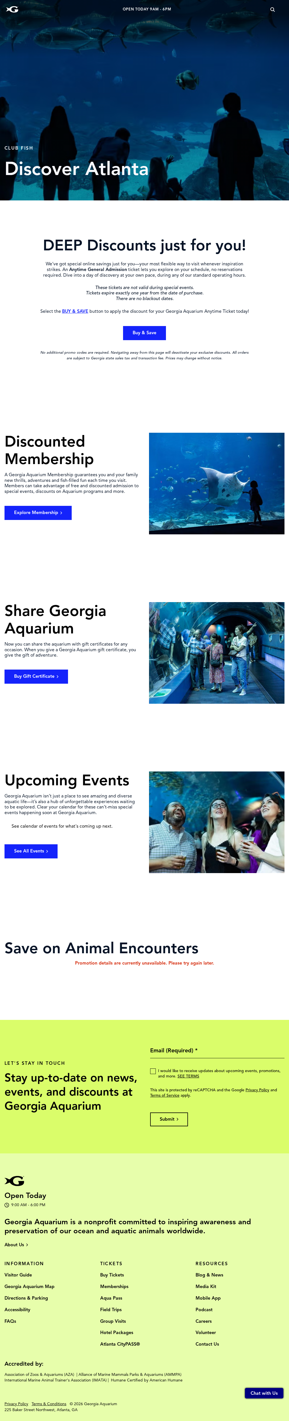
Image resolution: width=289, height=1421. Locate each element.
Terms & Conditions (49, 1404)
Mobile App (208, 1298)
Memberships (114, 1286)
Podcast (204, 1310)
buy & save (144, 333)
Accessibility (17, 1310)
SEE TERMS (188, 1076)
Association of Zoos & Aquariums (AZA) (39, 1374)
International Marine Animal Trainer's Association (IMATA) (56, 1380)
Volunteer (206, 1332)
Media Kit (206, 1286)
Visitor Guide (18, 1275)
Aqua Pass (111, 1298)
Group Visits (113, 1321)
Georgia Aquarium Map (29, 1286)
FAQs (10, 1321)
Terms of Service (164, 1095)
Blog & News (209, 1275)
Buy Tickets (112, 1275)
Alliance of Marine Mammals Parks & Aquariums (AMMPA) (129, 1374)
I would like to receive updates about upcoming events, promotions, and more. (219, 1073)
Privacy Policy (257, 1090)
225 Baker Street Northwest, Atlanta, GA (41, 1409)
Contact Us (207, 1344)
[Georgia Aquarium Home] (12, 9)
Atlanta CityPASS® (120, 1344)
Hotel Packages (116, 1332)
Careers (204, 1321)
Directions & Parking (26, 1298)
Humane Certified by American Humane (147, 1380)
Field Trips (111, 1310)
